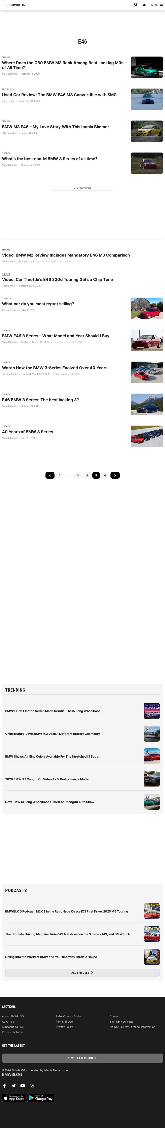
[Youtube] (24, 1087)
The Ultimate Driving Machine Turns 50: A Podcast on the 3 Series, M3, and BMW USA (67, 934)
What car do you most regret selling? (38, 303)
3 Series (6, 153)
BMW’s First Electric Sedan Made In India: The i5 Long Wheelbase (52, 711)
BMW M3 (6, 57)
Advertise (8, 1021)
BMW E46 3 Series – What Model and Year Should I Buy (55, 335)
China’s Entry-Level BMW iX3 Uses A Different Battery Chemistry (52, 734)
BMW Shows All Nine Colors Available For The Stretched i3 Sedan (52, 756)
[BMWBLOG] (82, 1075)
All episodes (80, 972)
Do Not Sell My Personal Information (132, 1026)
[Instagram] (33, 1087)
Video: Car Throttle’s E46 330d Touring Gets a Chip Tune (57, 279)
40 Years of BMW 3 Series (27, 431)
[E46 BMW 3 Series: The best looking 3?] (147, 404)
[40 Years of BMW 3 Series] (147, 436)
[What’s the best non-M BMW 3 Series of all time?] (147, 163)
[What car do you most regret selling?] (147, 308)
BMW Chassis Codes (69, 1016)
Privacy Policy (64, 1026)
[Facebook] (6, 1087)
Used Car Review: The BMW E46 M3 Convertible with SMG (59, 94)
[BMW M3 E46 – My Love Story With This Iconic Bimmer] (147, 131)
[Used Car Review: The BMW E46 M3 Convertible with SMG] (147, 99)
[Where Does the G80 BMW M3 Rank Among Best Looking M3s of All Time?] (147, 67)
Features (6, 298)
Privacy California (12, 1032)
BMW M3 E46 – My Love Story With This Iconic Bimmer (55, 126)
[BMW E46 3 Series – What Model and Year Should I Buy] (147, 340)
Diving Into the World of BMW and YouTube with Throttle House (51, 957)
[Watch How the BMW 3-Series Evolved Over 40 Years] (147, 372)
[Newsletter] (144, 5)
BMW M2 (6, 249)
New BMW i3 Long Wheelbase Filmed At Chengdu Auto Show (49, 802)
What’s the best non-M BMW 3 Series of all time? (49, 158)
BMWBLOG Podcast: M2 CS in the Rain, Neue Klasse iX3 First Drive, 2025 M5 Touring (66, 911)
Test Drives (8, 89)
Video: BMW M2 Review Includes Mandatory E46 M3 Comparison (66, 255)
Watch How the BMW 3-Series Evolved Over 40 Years (54, 367)
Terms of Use (64, 1021)
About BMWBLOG (13, 1016)
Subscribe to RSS (13, 1026)
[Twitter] (15, 1087)
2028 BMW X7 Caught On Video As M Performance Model (47, 779)
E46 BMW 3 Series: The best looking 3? (40, 399)
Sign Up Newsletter (122, 1021)
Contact (115, 1016)
